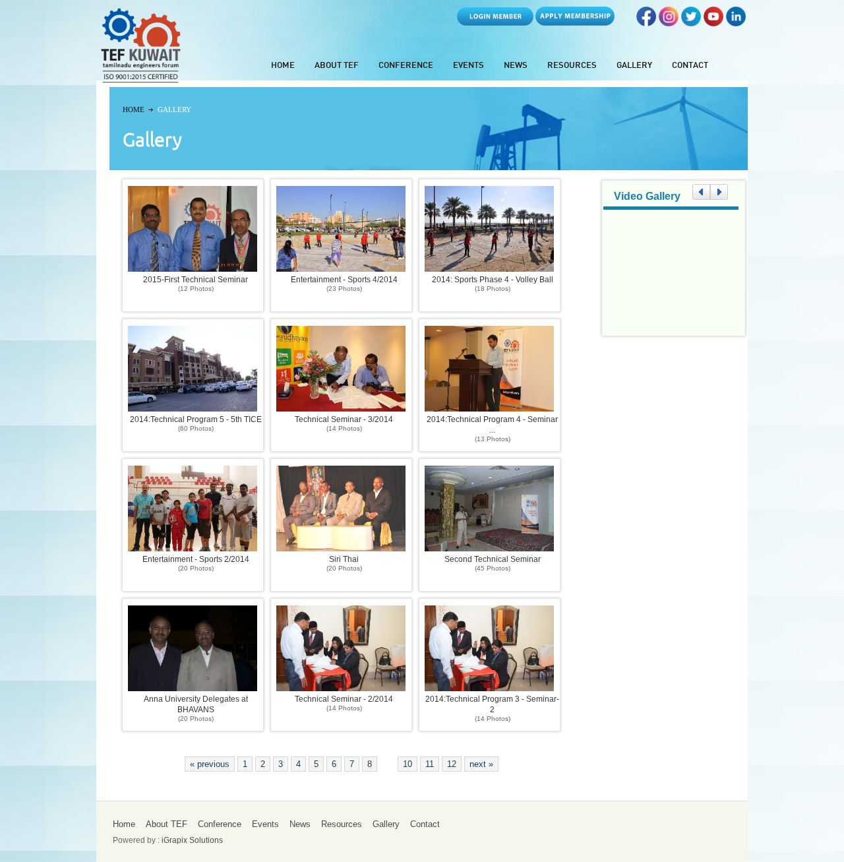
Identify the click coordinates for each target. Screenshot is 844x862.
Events (468, 66)
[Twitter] (691, 22)
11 (429, 764)
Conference (405, 66)
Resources (572, 66)
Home (283, 66)
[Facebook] (646, 22)
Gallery (634, 66)
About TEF (337, 66)
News (516, 66)
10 (407, 764)
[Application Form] (575, 23)
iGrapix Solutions (192, 840)
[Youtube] (713, 22)
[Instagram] (668, 22)
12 (451, 764)
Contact (690, 66)
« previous (209, 764)
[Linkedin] (736, 22)
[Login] (495, 23)
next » (481, 764)
